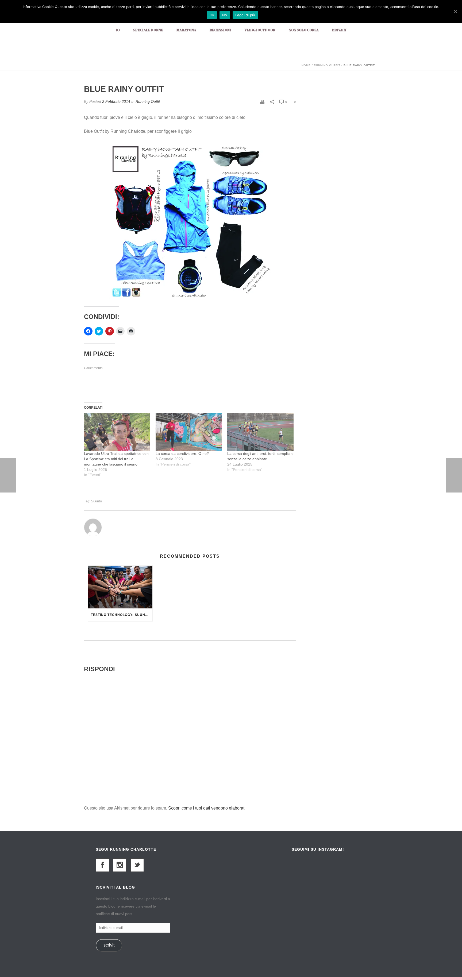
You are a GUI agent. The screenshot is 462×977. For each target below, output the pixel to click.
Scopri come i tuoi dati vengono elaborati (206, 808)
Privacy (339, 30)
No (224, 15)
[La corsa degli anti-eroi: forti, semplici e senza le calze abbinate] (260, 432)
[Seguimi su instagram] (119, 865)
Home (306, 65)
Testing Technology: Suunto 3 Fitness (121, 615)
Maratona (186, 30)
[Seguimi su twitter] (137, 865)
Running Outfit (327, 65)
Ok (212, 15)
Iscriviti (109, 945)
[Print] (262, 101)
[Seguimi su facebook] (102, 865)
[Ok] (455, 11)
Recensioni (220, 30)
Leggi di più (245, 15)
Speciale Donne (148, 30)
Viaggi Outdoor (259, 30)
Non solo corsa (304, 30)
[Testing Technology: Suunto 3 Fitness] (120, 587)
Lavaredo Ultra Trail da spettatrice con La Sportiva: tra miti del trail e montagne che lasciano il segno (116, 458)
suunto (96, 501)
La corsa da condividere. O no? (182, 453)
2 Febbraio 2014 (116, 101)
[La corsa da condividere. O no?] (189, 432)
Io (118, 30)
